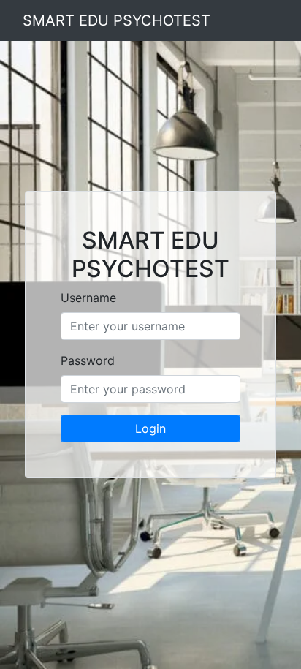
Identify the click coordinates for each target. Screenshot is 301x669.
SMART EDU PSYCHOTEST (116, 20)
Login (150, 428)
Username (88, 297)
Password (88, 360)
